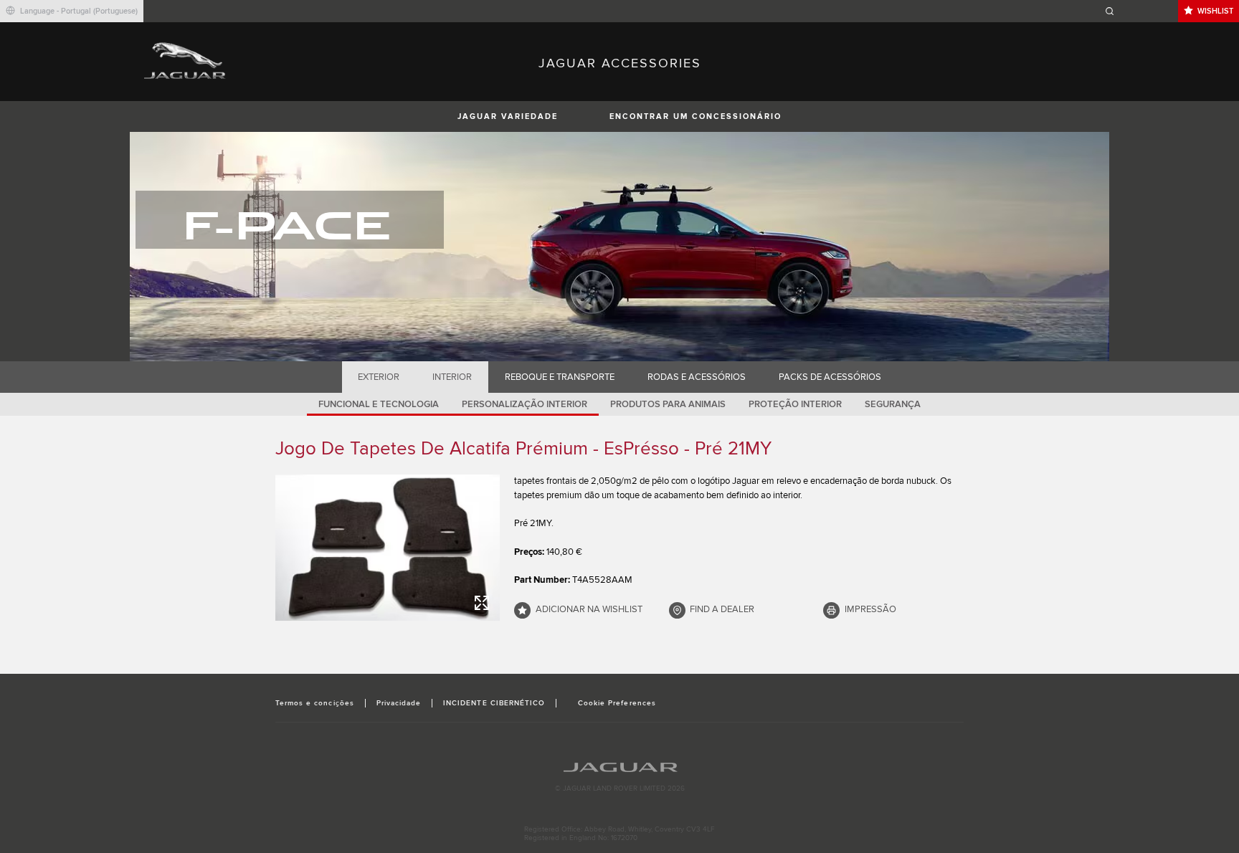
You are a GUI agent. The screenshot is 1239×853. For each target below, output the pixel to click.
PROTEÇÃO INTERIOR (795, 404)
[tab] (379, 377)
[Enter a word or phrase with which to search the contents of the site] (1139, 11)
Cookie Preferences (617, 703)
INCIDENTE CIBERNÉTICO (494, 703)
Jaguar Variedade (507, 116)
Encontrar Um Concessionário (695, 116)
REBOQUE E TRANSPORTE (559, 377)
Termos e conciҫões (314, 703)
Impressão (870, 609)
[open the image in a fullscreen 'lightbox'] (387, 548)
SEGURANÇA (893, 404)
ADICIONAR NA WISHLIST (589, 609)
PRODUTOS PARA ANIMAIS (668, 404)
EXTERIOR (378, 377)
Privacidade (398, 703)
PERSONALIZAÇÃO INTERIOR (524, 404)
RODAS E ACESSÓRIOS (696, 377)
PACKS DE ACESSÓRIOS (830, 377)
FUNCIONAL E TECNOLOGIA (378, 404)
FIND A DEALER (722, 609)
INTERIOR (452, 377)
